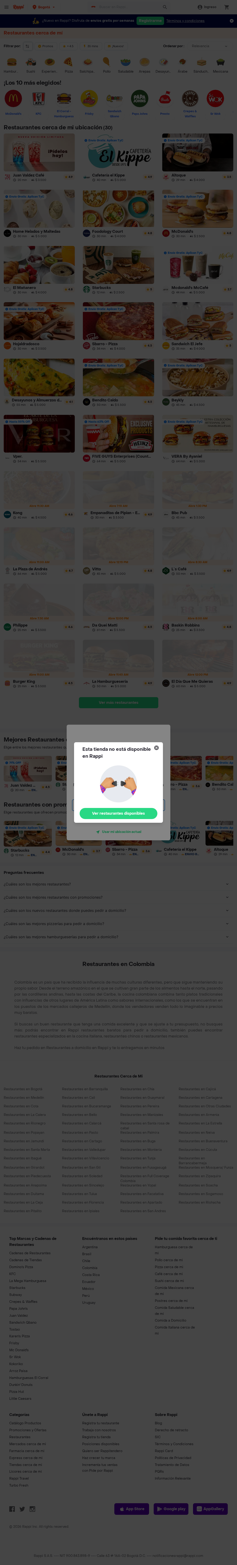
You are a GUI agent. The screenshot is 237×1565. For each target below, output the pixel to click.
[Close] (156, 747)
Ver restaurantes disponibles (118, 813)
